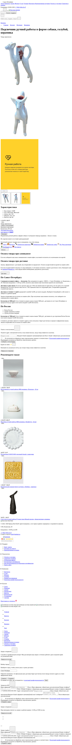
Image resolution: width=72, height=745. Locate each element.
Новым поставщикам (10, 578)
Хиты (2, 3)
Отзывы (26, 3)
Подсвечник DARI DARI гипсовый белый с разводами (17, 454)
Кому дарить (8, 547)
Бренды (6, 593)
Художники (7, 596)
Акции (12, 3)
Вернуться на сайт (6, 713)
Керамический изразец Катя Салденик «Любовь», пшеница (18, 486)
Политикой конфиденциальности (59, 338)
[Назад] (2, 15)
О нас (21, 3)
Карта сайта (7, 565)
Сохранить (11, 678)
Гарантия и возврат (10, 558)
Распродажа (7, 591)
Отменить (4, 678)
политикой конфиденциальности (34, 680)
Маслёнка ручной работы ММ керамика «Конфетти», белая (18, 422)
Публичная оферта (9, 560)
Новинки (7, 3)
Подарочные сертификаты (12, 562)
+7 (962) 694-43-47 (20, 7)
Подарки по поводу (10, 548)
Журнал (17, 3)
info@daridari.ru (15, 534)
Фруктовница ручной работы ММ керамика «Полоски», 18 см (19, 389)
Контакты (32, 3)
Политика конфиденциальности (13, 579)
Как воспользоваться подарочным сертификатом (18, 563)
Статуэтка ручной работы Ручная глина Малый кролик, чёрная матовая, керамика (25, 519)
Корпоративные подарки (42, 3)
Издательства (8, 594)
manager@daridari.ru (8, 269)
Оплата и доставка (55, 3)
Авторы (6, 597)
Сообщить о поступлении (8, 341)
